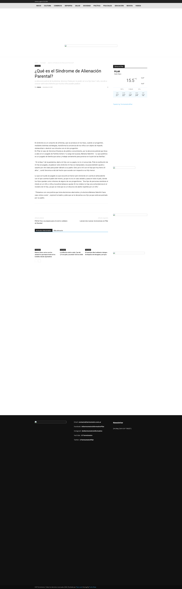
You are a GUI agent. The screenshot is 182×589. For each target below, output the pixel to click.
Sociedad (87, 6)
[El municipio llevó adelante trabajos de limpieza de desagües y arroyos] (96, 243)
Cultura (47, 6)
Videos (138, 6)
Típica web (79, 587)
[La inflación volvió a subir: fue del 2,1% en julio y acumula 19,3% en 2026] (71, 243)
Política (97, 6)
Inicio (38, 6)
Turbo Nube (92, 587)
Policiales (107, 6)
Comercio (58, 6)
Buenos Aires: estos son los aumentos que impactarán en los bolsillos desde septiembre (45, 254)
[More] (69, 92)
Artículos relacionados (43, 230)
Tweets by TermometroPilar (122, 104)
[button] (135, 1)
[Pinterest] (59, 92)
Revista (130, 6)
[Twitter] (142, 1)
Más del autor (58, 230)
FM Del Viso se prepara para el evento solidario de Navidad (51, 222)
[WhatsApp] (64, 92)
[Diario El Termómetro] (91, 49)
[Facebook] (138, 1)
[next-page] (39, 261)
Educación (119, 6)
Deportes (68, 6)
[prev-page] (36, 261)
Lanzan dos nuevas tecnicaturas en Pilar (94, 221)
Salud (77, 6)
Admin (39, 87)
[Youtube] (145, 1)
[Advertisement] (91, 24)
